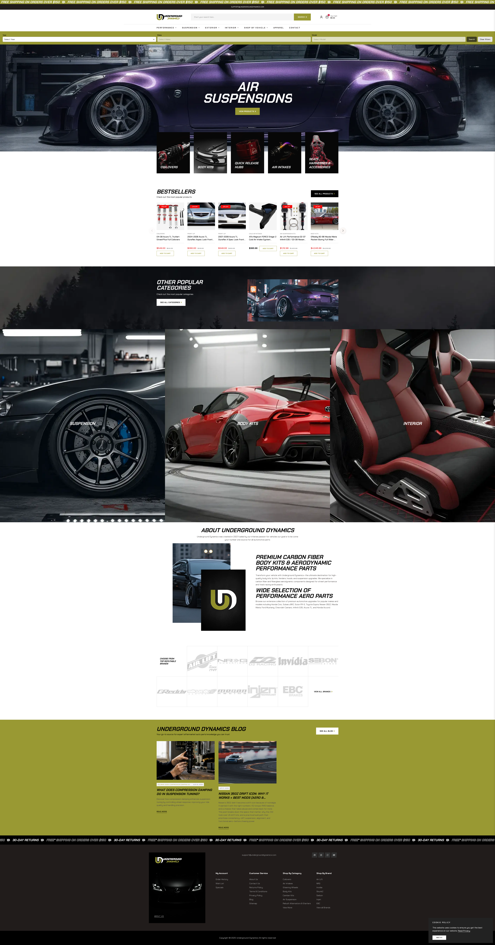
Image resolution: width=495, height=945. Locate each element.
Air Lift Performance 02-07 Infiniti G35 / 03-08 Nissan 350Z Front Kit (293, 238)
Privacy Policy (255, 895)
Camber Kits (288, 895)
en (159, 785)
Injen (318, 899)
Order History (222, 879)
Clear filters (485, 39)
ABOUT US (159, 916)
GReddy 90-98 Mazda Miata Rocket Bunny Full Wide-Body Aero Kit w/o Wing (324, 238)
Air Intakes (288, 883)
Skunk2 (319, 891)
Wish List (220, 883)
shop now (82, 432)
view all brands (322, 691)
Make (159, 35)
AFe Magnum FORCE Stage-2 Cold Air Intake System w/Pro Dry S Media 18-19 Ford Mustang (262, 238)
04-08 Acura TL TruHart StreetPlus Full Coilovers (168, 238)
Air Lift (319, 879)
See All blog (326, 731)
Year (4, 35)
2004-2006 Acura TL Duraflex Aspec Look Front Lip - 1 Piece (199, 238)
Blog (251, 899)
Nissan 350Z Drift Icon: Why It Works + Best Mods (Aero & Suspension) (243, 798)
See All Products (324, 194)
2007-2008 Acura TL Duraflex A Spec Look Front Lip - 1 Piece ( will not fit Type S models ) (231, 238)
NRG (318, 883)
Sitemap (253, 903)
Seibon (319, 895)
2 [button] (252, 127)
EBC (318, 903)
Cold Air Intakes (255, 234)
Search (472, 39)
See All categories (170, 302)
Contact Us (254, 883)
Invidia (319, 887)
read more (162, 811)
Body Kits (314, 234)
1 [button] (243, 127)
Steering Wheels (290, 887)
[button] (251, 17)
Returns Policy (256, 887)
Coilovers (161, 234)
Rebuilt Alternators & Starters (297, 903)
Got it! (439, 937)
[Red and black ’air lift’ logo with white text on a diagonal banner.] (202, 661)
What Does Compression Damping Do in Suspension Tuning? (184, 792)
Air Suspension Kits (287, 234)
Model (314, 35)
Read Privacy (464, 930)
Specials (219, 887)
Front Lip (191, 234)
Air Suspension (289, 899)
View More (287, 907)
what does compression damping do (175, 785)
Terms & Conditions (258, 891)
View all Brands (323, 907)
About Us (253, 879)
